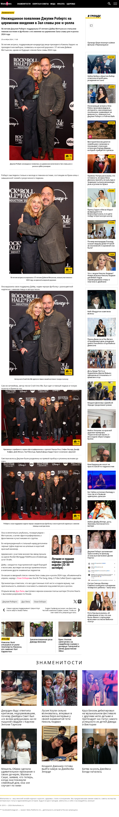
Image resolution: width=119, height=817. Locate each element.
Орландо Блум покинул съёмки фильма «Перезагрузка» (101, 43)
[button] (110, 4)
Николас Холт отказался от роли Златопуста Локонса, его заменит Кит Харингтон (11, 647)
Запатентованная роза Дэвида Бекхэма (41, 640)
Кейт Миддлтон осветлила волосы (99, 312)
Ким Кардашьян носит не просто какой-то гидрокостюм (101, 465)
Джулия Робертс (9, 601)
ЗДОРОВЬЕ (70, 4)
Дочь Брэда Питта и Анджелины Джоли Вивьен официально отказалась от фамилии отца (99, 374)
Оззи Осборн (23, 578)
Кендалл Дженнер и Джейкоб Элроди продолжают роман (100, 403)
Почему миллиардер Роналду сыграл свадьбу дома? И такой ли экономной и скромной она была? (101, 244)
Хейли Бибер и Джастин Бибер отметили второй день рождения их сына (101, 78)
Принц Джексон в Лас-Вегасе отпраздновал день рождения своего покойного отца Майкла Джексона (101, 342)
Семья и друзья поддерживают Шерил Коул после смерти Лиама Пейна (21, 609)
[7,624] (102, 270)
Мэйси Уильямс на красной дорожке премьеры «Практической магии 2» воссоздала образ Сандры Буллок (100, 434)
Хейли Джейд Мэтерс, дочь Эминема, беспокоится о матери (99, 523)
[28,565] (102, 138)
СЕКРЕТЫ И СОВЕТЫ (40, 4)
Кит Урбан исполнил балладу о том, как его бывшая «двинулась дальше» (101, 494)
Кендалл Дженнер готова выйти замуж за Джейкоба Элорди (58, 768)
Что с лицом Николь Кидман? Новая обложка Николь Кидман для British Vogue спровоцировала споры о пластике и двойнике (101, 277)
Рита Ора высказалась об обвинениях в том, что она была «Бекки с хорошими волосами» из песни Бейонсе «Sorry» (100, 617)
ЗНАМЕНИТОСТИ (24, 4)
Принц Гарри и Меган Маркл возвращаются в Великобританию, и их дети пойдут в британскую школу (100, 212)
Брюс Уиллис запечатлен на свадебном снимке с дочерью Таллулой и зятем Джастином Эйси (68, 645)
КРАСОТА (61, 4)
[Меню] (115, 3)
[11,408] (102, 172)
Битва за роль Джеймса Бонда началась (96, 770)
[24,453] (102, 206)
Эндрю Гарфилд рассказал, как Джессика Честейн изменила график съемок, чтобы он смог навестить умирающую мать (61, 610)
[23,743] (102, 73)
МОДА (52, 4)
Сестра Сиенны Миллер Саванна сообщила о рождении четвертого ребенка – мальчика (102, 585)
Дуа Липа (20, 591)
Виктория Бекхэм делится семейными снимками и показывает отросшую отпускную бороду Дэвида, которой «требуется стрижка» (101, 146)
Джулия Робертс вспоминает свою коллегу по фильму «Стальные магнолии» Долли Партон (100, 554)
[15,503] (102, 238)
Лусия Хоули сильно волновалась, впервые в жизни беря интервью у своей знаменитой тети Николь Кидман (57, 716)
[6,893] (102, 102)
